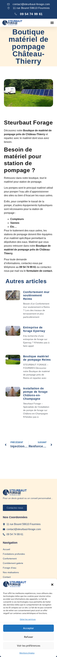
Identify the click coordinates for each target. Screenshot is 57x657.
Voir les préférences (28, 645)
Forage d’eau (9, 567)
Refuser (28, 636)
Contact (7, 577)
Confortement (10, 558)
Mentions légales (27, 653)
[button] (52, 584)
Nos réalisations (11, 572)
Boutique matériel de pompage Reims (37, 358)
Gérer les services (28, 619)
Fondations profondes (14, 554)
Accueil (6, 549)
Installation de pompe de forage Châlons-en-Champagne (35, 393)
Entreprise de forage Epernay (34, 329)
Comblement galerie (13, 563)
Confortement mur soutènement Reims (36, 295)
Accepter (28, 628)
